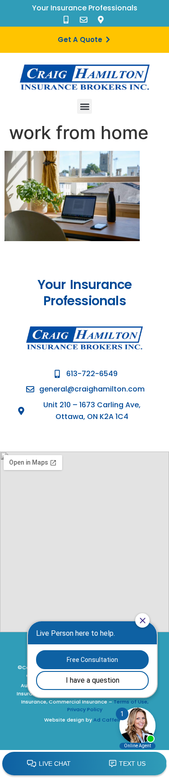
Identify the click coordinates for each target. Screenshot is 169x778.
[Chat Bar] (84, 764)
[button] (84, 106)
